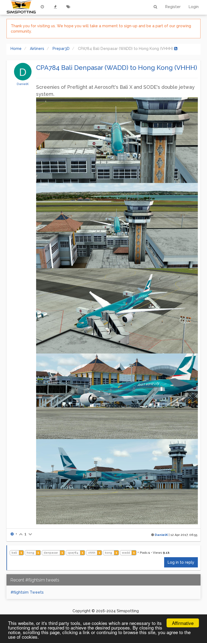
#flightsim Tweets (27, 592)
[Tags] (68, 6)
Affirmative (183, 623)
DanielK (23, 84)
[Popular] (55, 6)
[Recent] (42, 6)
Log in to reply (181, 562)
